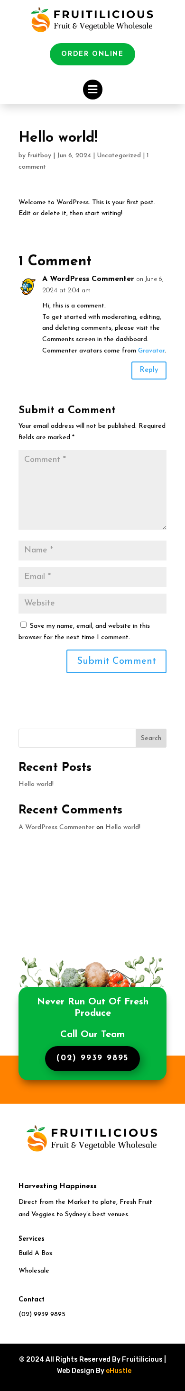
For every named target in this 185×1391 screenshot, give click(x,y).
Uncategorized (119, 155)
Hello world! (36, 784)
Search (151, 738)
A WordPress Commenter (88, 279)
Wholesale (33, 1270)
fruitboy (39, 155)
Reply (148, 370)
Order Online (92, 54)
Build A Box (35, 1253)
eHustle (118, 1371)
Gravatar (151, 350)
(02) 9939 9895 (92, 1058)
